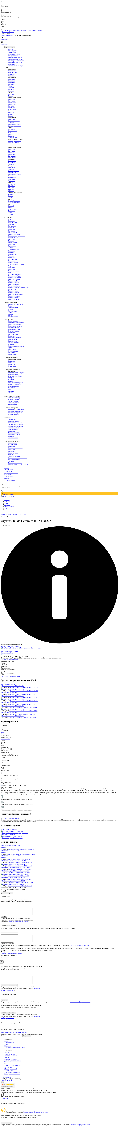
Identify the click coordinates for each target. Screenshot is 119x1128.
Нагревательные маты (15, 423)
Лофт (10, 132)
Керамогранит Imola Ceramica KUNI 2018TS (24, 691)
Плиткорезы (12, 349)
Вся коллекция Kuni (7, 653)
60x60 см (11, 191)
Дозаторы (11, 379)
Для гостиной (12, 72)
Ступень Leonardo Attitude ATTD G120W (21, 849)
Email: (3, 1036)
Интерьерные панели (15, 57)
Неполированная (13, 171)
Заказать (4, 916)
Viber (15, 953)
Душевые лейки (13, 281)
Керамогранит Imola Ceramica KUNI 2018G (24, 697)
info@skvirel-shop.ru (7, 1080)
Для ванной (12, 71)
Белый (10, 207)
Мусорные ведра (13, 386)
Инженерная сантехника (16, 61)
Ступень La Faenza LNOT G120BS (19, 872)
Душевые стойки (13, 284)
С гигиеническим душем (16, 264)
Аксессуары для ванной (15, 59)
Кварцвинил (8, 471)
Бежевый (11, 206)
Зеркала (10, 306)
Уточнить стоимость (7, 943)
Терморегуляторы (13, 428)
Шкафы (10, 314)
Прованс (11, 134)
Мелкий (10, 96)
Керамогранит (12, 51)
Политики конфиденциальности (18, 921)
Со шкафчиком (13, 307)
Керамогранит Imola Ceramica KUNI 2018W (24, 687)
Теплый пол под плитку (15, 426)
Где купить (38, 30)
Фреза (10, 347)
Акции (21, 30)
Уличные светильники (15, 463)
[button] (2, 484)
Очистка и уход (13, 351)
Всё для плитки (13, 56)
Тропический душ (14, 286)
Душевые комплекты (14, 279)
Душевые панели (13, 282)
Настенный (11, 162)
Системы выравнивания (16, 346)
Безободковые (12, 242)
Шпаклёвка (11, 352)
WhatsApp (10, 953)
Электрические (13, 438)
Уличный (11, 164)
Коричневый (12, 209)
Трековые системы (14, 456)
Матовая (11, 122)
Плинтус (11, 89)
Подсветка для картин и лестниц (18, 464)
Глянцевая (11, 119)
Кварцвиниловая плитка (16, 409)
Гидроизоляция (13, 334)
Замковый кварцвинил (15, 411)
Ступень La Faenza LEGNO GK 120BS (20, 882)
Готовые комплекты (14, 234)
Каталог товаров (8, 494)
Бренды (6, 478)
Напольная (11, 79)
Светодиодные (13, 453)
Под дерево (11, 101)
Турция (10, 197)
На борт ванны (13, 262)
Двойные (11, 224)
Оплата (26, 30)
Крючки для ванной (14, 384)
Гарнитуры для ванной (15, 304)
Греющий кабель (13, 421)
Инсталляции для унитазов (16, 236)
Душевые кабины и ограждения (18, 287)
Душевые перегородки (15, 294)
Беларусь (11, 112)
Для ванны (11, 252)
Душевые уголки (13, 297)
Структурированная (14, 126)
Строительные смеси (11, 473)
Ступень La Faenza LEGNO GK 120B (20, 886)
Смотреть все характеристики (10, 676)
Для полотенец (13, 374)
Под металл (12, 154)
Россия (10, 116)
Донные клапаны (13, 399)
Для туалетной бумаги (15, 376)
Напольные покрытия (15, 62)
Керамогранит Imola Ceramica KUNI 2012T (23, 714)
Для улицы (11, 76)
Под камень (12, 102)
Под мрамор (12, 104)
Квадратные (12, 226)
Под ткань (11, 107)
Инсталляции (12, 232)
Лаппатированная (14, 121)
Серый (10, 212)
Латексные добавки (14, 337)
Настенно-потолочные (15, 448)
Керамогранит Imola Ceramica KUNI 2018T (23, 694)
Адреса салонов (9, 1042)
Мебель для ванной (14, 54)
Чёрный (10, 214)
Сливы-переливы (13, 403)
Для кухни (11, 74)
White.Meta (4, 1098)
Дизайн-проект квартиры (11, 30)
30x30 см (11, 187)
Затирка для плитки (14, 141)
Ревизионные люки (14, 404)
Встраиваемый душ (14, 274)
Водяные (11, 436)
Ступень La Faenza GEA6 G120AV (19, 859)
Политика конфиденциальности (14, 1047)
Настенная (11, 81)
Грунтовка (11, 332)
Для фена (11, 378)
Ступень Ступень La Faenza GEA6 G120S (21, 854)
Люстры (10, 454)
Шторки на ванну (13, 299)
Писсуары (11, 239)
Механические (12, 429)
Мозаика (11, 87)
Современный (12, 137)
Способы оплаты (9, 1054)
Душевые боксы (13, 291)
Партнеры (7, 1046)
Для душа (11, 256)
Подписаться (27, 1036)
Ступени (11, 91)
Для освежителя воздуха (16, 372)
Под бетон (11, 99)
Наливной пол (12, 339)
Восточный (11, 129)
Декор (10, 86)
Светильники (12, 443)
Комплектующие (13, 271)
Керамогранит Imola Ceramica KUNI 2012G (23, 717)
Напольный (12, 161)
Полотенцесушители (14, 434)
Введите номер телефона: (9, 955)
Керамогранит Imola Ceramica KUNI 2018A (24, 704)
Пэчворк (11, 136)
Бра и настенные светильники (17, 458)
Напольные (11, 267)
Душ (9, 272)
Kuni (2, 732)
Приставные (12, 246)
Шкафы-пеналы (13, 316)
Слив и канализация (14, 398)
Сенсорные (11, 431)
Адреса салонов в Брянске (11, 818)
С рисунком (12, 109)
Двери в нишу (12, 289)
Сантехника (12, 52)
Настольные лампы (14, 459)
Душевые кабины (13, 292)
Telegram (19, 953)
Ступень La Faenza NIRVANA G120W (20, 862)
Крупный (11, 94)
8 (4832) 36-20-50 (6, 35)
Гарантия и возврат (10, 1056)
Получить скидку (6, 1123)
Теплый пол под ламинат (16, 424)
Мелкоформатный (14, 202)
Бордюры (11, 84)
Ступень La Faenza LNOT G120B (18, 876)
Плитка (10, 49)
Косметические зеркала (15, 383)
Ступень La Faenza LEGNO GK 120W (20, 879)
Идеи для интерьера (10, 1059)
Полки (10, 389)
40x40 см (11, 189)
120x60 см (11, 186)
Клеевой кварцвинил (15, 413)
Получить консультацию (8, 1012)
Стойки (10, 393)
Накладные (11, 229)
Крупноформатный (14, 201)
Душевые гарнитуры (14, 277)
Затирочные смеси (14, 321)
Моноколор (11, 211)
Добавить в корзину (7, 646)
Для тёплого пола (13, 331)
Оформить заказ (28, 1112)
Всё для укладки (13, 414)
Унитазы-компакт (13, 249)
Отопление (11, 64)
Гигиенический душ (14, 276)
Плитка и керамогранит (12, 1065)
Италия (10, 114)
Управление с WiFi (14, 433)
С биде (10, 247)
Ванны (10, 219)
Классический (12, 131)
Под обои (11, 106)
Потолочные (12, 451)
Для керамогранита (14, 329)
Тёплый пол (12, 419)
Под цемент (12, 157)
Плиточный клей (13, 142)
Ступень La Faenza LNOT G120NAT (19, 869)
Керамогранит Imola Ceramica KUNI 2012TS (23, 711)
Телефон (4, 953)
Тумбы (10, 312)
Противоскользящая (14, 124)
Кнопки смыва (13, 237)
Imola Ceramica (5, 739)
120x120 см (11, 184)
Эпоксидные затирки (15, 326)
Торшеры (11, 461)
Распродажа (11, 480)
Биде (9, 266)
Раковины (11, 221)
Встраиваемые (12, 222)
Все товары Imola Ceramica (9, 651)
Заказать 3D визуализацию (9, 659)
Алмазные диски (13, 342)
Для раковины (12, 254)
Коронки (11, 344)
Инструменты (12, 341)
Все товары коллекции (8, 684)
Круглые (11, 227)
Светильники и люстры (15, 66)
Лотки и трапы (13, 401)
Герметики (11, 336)
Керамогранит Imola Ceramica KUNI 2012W (23, 707)
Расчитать (4, 1000)
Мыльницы (11, 388)
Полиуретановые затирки (16, 322)
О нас (6, 1041)
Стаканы (11, 391)
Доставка (32, 30)
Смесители (11, 251)
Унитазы (11, 241)
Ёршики (10, 381)
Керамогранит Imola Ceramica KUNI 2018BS (24, 701)
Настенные (11, 261)
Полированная (12, 172)
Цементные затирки (14, 324)
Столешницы (12, 311)
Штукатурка (12, 354)
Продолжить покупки (41, 1112)
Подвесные (11, 231)
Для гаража (11, 179)
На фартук (11, 82)
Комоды (10, 309)
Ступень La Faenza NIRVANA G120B (20, 866)
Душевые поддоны (14, 296)
